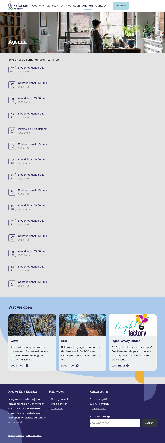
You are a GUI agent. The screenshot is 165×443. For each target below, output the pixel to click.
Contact (100, 5)
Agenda (87, 5)
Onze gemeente (60, 399)
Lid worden (121, 5)
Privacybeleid (16, 435)
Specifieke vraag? (100, 416)
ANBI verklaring (34, 435)
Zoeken (149, 423)
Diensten (52, 5)
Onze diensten (59, 403)
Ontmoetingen (70, 5)
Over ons (38, 5)
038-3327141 (99, 408)
